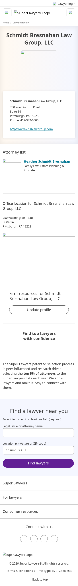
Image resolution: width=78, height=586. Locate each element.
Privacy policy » (47, 571)
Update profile (39, 309)
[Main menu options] (7, 13)
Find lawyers (38, 463)
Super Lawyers (15, 483)
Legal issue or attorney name (23, 426)
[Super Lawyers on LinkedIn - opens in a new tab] (54, 538)
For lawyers (12, 497)
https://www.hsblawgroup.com (31, 129)
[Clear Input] (69, 432)
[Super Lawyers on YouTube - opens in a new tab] (44, 538)
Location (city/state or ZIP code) (24, 444)
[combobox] (38, 432)
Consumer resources (20, 511)
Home (6, 22)
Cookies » (65, 571)
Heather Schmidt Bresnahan (47, 161)
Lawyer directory (21, 22)
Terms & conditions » (20, 571)
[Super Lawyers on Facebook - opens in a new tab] (23, 538)
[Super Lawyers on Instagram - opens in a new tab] (34, 538)
